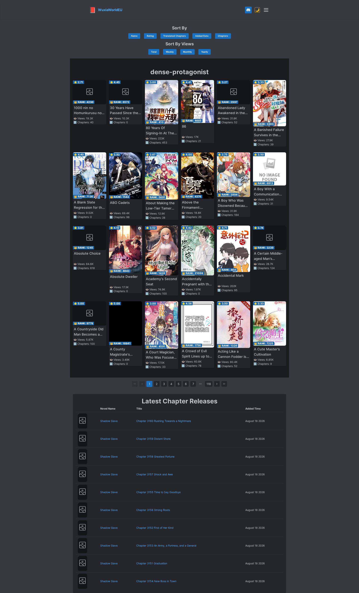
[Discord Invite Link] (248, 10)
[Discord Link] (248, 10)
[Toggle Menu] (266, 10)
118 (208, 384)
